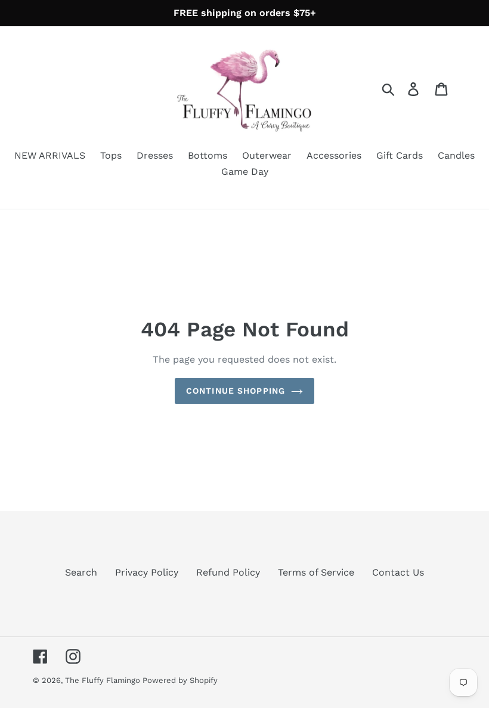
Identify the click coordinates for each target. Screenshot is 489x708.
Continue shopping (235, 390)
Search (81, 572)
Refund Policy (228, 572)
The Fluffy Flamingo (104, 680)
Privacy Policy (146, 572)
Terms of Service (316, 572)
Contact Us (398, 572)
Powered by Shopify (180, 680)
